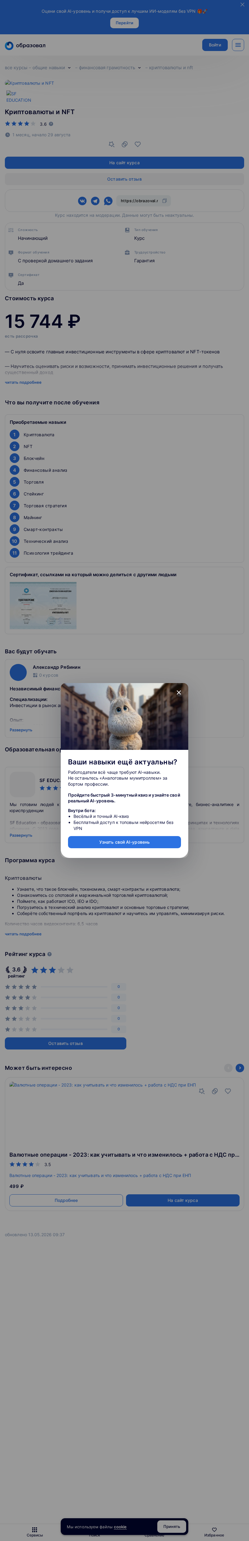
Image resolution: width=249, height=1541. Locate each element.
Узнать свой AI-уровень (124, 842)
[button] (179, 692)
